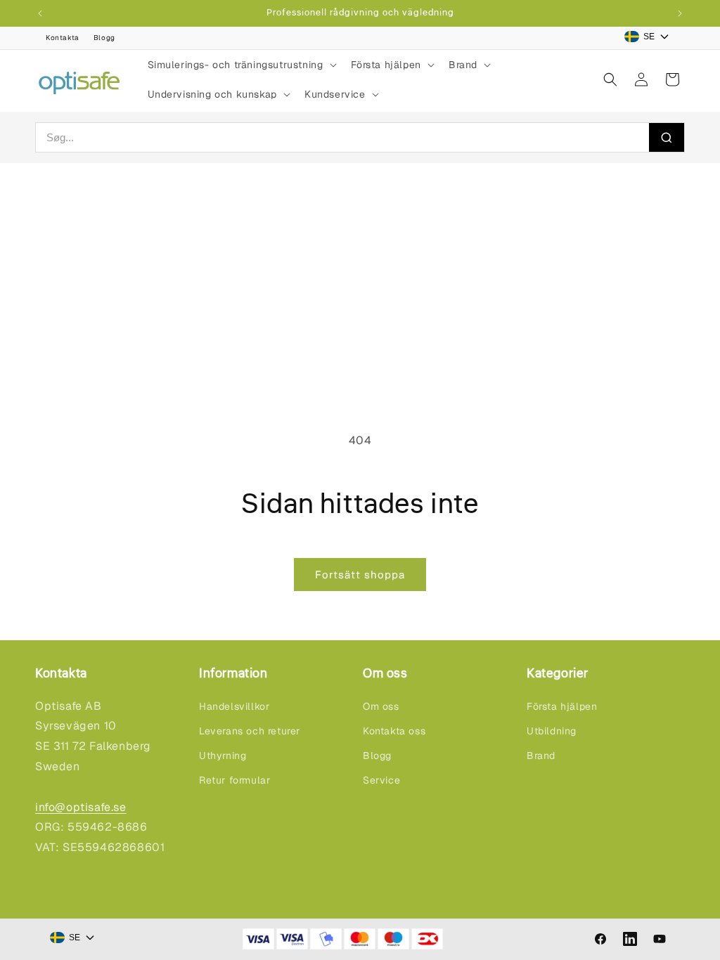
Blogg (104, 37)
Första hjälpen (562, 706)
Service (381, 780)
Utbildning (552, 731)
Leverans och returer (249, 731)
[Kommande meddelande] (679, 13)
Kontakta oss (394, 731)
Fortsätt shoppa (360, 574)
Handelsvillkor (234, 706)
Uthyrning (222, 755)
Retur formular (234, 780)
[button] (240, 64)
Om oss (381, 706)
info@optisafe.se (81, 807)
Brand (541, 755)
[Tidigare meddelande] (40, 13)
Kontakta (62, 37)
